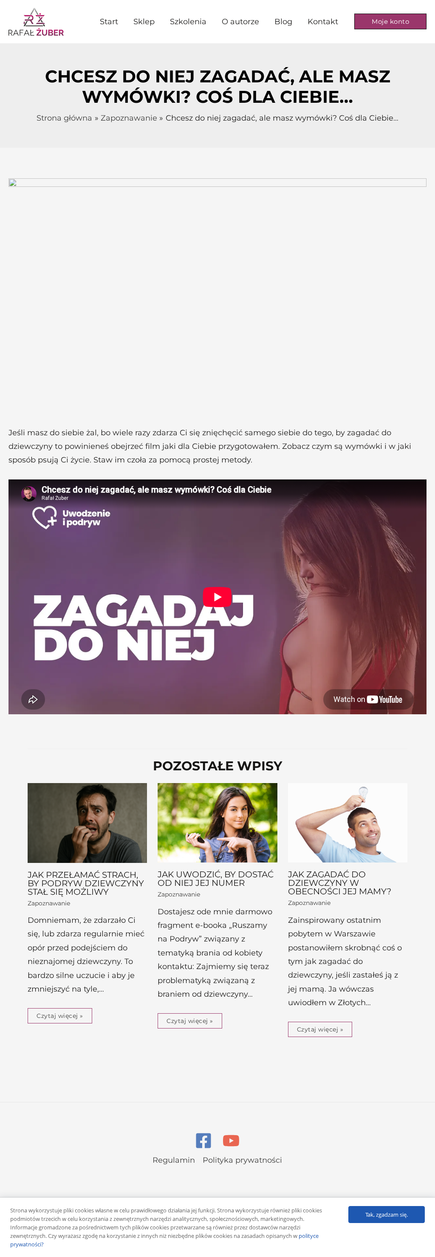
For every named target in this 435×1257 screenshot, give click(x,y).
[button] (390, 21)
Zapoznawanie (49, 903)
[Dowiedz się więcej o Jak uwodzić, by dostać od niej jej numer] (217, 822)
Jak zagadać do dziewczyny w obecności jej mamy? (339, 882)
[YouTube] (231, 1140)
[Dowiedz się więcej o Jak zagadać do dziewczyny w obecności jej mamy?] (347, 822)
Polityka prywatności (242, 1160)
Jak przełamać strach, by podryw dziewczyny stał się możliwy (86, 883)
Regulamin (174, 1160)
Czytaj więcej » (60, 1016)
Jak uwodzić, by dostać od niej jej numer (216, 878)
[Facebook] (203, 1140)
